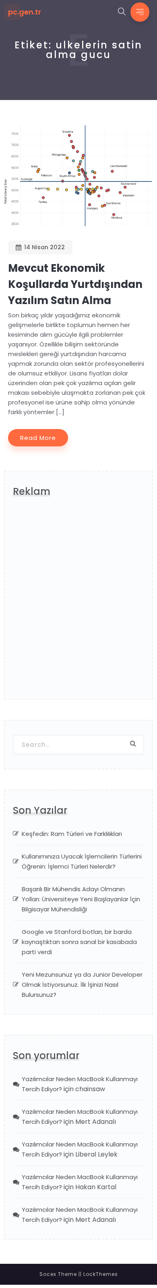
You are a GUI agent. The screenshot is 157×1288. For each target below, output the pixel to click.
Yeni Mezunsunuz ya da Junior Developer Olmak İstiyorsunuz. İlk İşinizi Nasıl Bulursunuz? (82, 984)
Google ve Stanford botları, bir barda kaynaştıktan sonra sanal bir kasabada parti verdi (79, 941)
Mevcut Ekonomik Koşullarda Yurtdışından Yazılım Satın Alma (75, 284)
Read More (38, 438)
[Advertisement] (78, 601)
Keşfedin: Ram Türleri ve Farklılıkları (72, 833)
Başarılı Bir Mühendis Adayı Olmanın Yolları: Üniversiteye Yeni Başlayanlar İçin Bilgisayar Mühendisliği (81, 899)
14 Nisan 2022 (44, 247)
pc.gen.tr (24, 12)
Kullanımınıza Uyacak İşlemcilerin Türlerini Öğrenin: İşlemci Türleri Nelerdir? (82, 861)
